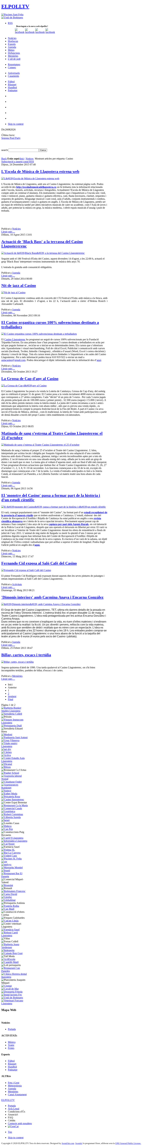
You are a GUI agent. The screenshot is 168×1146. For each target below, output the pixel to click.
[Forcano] (15, 1003)
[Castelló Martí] (10, 962)
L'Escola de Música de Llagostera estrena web (40, 171)
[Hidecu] (6, 826)
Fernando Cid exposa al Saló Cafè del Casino (39, 563)
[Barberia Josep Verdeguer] (15, 947)
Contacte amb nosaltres (20, 1123)
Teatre (11, 1045)
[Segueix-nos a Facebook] (19, 32)
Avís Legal (13, 1108)
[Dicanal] (6, 764)
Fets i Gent (13, 1082)
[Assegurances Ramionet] (15, 787)
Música (11, 1042)
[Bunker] (15, 710)
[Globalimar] (8, 900)
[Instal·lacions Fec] (11, 994)
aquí (99, 360)
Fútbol (11, 1060)
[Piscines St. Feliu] (11, 858)
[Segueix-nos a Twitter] (30, 32)
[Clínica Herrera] (15, 977)
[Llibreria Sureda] (11, 817)
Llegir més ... (8, 231)
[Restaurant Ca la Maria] (14, 805)
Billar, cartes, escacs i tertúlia (26, 655)
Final (10, 699)
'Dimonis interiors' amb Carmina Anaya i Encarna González (52, 597)
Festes (11, 1048)
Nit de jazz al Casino (18, 285)
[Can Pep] (7, 829)
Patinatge (12, 1069)
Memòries (17, 676)
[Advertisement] (39, 220)
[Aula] (15, 761)
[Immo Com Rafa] (15, 722)
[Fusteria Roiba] (10, 906)
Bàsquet (12, 1063)
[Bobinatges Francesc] (13, 891)
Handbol (12, 1066)
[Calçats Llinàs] (10, 920)
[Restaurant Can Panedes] (15, 971)
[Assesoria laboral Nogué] (15, 778)
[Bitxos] (6, 767)
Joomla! (78, 1143)
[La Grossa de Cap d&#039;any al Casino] (24, 385)
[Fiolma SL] (8, 849)
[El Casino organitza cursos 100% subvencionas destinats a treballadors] (39, 333)
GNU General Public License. (128, 1143)
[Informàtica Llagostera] (14, 841)
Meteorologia (15, 1085)
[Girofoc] (6, 897)
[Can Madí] (7, 909)
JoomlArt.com (68, 1143)
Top (10, 1132)
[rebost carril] (15, 935)
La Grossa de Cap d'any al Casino (29, 378)
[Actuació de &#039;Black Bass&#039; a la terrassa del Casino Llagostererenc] (43, 253)
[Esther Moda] (9, 793)
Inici (22, 158)
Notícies (16, 228)
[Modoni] (6, 734)
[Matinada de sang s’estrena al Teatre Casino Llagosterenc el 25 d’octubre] (40, 444)
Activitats (17, 584)
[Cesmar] (6, 985)
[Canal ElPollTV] (40, 32)
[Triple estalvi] (15, 746)
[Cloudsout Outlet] (11, 781)
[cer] (4, 861)
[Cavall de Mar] (10, 988)
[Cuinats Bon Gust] (11, 953)
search (5, 150)
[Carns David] (9, 894)
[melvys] (6, 864)
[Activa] (6, 755)
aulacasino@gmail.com (13, 360)
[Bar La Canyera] (11, 852)
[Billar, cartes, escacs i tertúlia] (17, 661)
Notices (29, 158)
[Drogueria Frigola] (11, 991)
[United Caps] (9, 855)
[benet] (5, 820)
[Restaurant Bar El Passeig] (15, 876)
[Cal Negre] (8, 843)
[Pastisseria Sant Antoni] (14, 737)
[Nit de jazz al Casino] (13, 292)
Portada (12, 1029)
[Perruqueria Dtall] (11, 725)
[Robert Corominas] (12, 814)
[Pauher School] (10, 773)
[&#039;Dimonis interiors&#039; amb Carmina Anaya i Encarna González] (41, 604)
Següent (12, 696)
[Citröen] (6, 752)
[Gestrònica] (8, 811)
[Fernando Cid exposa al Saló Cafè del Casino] (26, 570)
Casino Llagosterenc (14, 339)
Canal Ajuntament (17, 1094)
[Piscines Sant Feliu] (12, 14)
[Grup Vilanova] (10, 740)
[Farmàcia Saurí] (10, 929)
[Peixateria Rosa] (10, 796)
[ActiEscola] (8, 959)
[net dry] (6, 749)
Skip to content (15, 124)
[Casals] (11, 808)
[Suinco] (6, 790)
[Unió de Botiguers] (12, 17)
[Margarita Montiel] (12, 867)
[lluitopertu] (7, 950)
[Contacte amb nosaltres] (50, 32)
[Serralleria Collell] (11, 713)
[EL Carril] (12, 838)
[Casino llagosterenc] (12, 799)
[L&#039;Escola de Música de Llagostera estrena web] (30, 178)
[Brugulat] (7, 885)
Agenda (16, 272)
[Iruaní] (5, 870)
